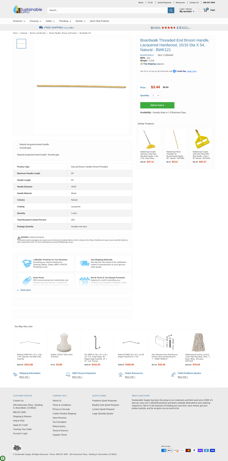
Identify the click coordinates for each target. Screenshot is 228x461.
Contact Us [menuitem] (194, 2)
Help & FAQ (18, 421)
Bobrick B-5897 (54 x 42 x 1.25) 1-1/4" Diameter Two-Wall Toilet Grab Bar (29, 357)
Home (15, 33)
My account (186, 11)
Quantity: (144, 95)
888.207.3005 (19, 412)
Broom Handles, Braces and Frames (63, 33)
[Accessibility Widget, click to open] (2, 458)
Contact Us (18, 401)
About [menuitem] (140, 2)
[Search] (171, 10)
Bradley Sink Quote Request (105, 405)
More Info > (77, 377)
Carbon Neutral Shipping (64, 413)
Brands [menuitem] (79, 21)
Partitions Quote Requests (104, 401)
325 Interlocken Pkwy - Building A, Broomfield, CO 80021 (28, 406)
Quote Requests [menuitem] (164, 2)
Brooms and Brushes (38, 33)
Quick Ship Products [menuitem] (99, 21)
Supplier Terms (60, 435)
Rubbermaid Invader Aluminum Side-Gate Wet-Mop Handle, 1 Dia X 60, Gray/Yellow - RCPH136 (149, 155)
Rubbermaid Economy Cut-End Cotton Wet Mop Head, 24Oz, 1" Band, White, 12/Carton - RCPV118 (197, 358)
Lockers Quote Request (103, 409)
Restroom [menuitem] (17, 21)
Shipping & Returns (22, 416)
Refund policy (59, 426)
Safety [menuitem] (49, 21)
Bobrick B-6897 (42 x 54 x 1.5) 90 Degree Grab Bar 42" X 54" (131, 356)
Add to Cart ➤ (157, 105)
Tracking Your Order (22, 429)
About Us (57, 401)
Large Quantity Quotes (102, 413)
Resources (180, 2)
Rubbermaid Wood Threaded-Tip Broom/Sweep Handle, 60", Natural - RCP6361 (175, 155)
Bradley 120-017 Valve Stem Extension (62, 356)
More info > (24, 377)
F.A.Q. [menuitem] (150, 2)
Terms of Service (60, 430)
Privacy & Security (61, 409)
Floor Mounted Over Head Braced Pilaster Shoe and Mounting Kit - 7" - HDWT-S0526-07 (164, 357)
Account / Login (20, 433)
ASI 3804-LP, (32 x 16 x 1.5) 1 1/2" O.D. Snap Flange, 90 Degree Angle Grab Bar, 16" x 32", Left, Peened (96, 358)
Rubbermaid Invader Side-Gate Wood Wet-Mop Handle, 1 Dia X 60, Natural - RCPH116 (201, 155)
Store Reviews (59, 418)
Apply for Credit (20, 425)
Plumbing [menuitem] (63, 21)
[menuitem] (209, 2)
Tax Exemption (59, 422)
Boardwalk (147, 55)
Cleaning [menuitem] (34, 21)
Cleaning (23, 33)
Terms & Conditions (62, 405)
